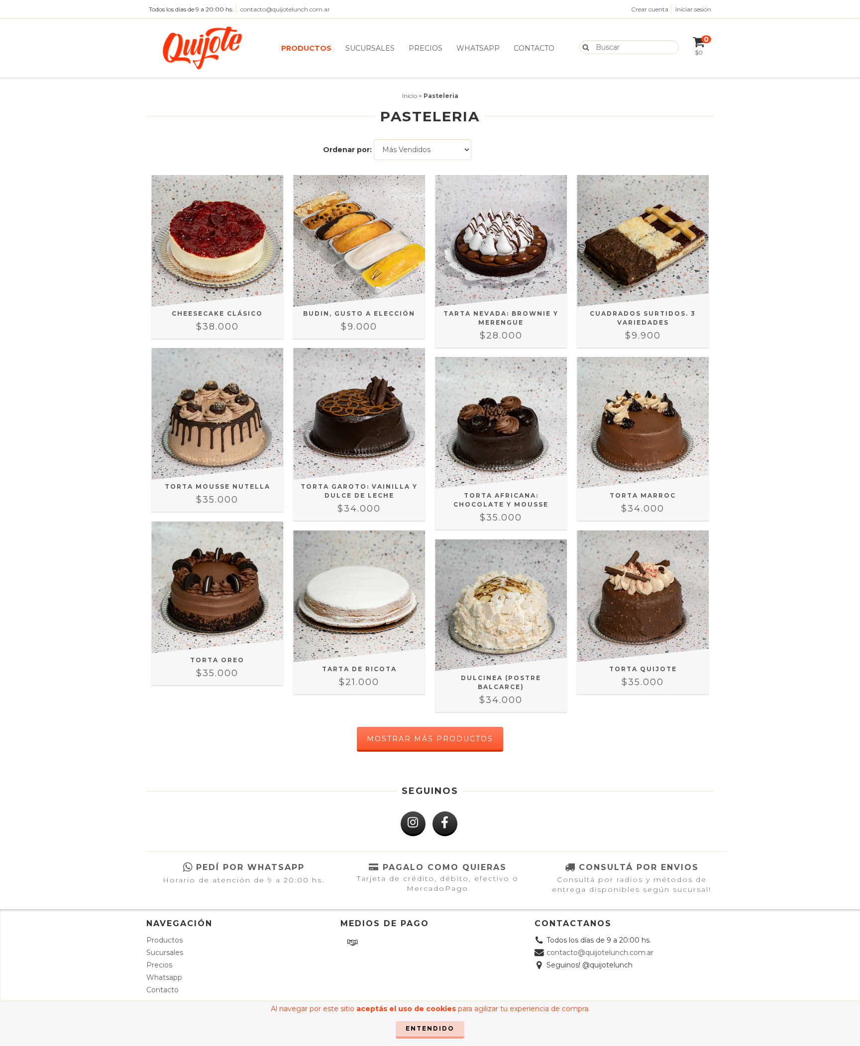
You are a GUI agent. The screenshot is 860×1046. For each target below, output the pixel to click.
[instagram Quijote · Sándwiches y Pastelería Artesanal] (413, 823)
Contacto (534, 48)
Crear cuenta (649, 9)
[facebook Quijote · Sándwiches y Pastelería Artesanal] (444, 823)
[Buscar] (583, 47)
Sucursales (370, 48)
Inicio (409, 95)
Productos (306, 48)
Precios (425, 48)
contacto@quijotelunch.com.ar (285, 9)
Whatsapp (478, 48)
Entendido (430, 1028)
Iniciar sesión (693, 9)
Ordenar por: (347, 149)
